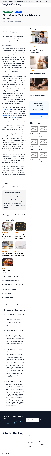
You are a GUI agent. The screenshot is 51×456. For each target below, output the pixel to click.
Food (3, 268)
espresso (14, 117)
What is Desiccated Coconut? (42, 148)
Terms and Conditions (12, 453)
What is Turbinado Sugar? (41, 135)
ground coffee (6, 115)
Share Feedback (21, 214)
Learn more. (46, 1)
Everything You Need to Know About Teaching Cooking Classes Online (39, 50)
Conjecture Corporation (16, 451)
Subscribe (39, 114)
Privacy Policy (5, 453)
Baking (32, 70)
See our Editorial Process (9, 214)
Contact (41, 438)
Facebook (41, 444)
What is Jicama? (34, 133)
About (40, 435)
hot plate (21, 41)
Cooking (32, 46)
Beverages (5, 232)
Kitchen (17, 232)
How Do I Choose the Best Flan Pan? (7, 254)
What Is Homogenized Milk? (6, 236)
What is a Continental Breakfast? (33, 148)
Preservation (30, 440)
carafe (4, 43)
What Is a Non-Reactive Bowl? (19, 254)
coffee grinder (7, 109)
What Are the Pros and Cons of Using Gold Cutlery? (20, 236)
